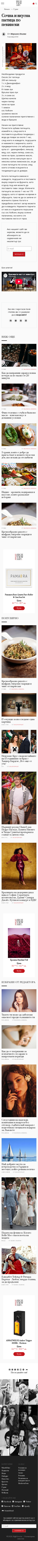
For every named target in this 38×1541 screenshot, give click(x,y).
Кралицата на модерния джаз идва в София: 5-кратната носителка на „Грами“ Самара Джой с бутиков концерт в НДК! (19, 896)
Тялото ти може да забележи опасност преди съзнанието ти (18, 1016)
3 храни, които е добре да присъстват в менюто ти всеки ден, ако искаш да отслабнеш (18, 455)
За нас (20, 1473)
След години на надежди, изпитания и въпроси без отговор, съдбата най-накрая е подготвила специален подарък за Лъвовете (18, 1125)
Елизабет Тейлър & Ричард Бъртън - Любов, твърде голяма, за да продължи (19, 1279)
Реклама (21, 1476)
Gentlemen (6, 1172)
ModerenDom (23, 1483)
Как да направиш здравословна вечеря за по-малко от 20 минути (19, 376)
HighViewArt (19, 724)
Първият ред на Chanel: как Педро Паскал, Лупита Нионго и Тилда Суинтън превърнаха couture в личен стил (18, 831)
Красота (4, 837)
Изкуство (5, 724)
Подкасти (5, 1471)
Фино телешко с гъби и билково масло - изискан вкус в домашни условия (19, 415)
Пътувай (5, 1490)
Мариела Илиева (18, 33)
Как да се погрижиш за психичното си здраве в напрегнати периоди (14, 1054)
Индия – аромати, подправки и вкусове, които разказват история (18, 495)
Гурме (15, 9)
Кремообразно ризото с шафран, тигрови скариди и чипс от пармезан (17, 534)
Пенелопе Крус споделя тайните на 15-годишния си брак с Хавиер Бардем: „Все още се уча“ (19, 760)
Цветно (4, 1485)
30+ (3, 766)
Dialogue (5, 1476)
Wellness (5, 1020)
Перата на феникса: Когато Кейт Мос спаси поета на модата (16, 1235)
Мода (4, 1240)
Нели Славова (16, 1240)
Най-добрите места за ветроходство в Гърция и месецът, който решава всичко (18, 1167)
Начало (7, 9)
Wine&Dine (6, 1468)
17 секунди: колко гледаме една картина (18, 720)
